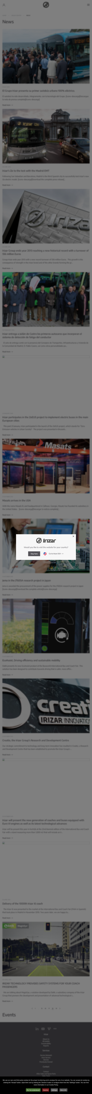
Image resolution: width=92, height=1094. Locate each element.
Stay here (34, 554)
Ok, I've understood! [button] (33, 1090)
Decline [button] (45, 1090)
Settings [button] (54, 1090)
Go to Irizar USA (55, 553)
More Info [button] (63, 1090)
